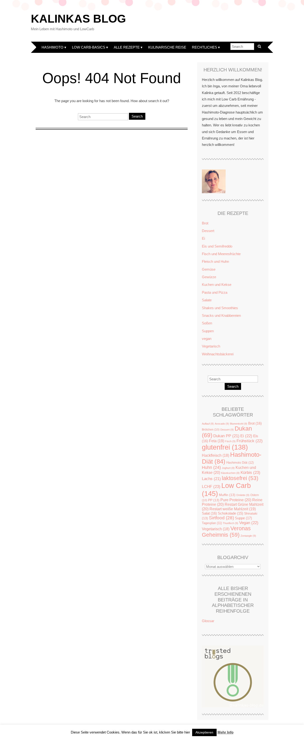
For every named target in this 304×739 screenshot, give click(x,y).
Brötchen (210, 429)
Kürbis (250, 472)
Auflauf (208, 423)
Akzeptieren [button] (204, 732)
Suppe (243, 518)
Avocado (222, 423)
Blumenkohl (238, 423)
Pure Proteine (235, 500)
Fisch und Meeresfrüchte (221, 254)
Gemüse (208, 269)
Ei (203, 238)
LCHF (211, 486)
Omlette (242, 495)
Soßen (207, 323)
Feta (216, 441)
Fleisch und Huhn (215, 261)
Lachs (211, 478)
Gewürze (209, 277)
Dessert (208, 231)
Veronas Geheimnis (226, 531)
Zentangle (248, 535)
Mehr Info (225, 732)
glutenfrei (225, 447)
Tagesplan (212, 523)
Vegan (248, 523)
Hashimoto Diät (240, 462)
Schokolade (230, 513)
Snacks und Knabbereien (221, 315)
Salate (207, 300)
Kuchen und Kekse (216, 285)
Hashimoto (52, 47)
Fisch (230, 441)
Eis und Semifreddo (217, 246)
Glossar (208, 621)
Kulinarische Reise (167, 47)
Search (137, 116)
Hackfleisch (215, 455)
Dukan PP (226, 436)
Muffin (227, 495)
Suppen (208, 331)
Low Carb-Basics (88, 47)
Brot (205, 223)
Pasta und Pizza (214, 292)
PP (213, 500)
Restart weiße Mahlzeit (232, 509)
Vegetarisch (211, 346)
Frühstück (250, 441)
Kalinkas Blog (78, 18)
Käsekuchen (230, 472)
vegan (206, 339)
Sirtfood (221, 517)
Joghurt (228, 467)
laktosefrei (240, 478)
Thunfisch (230, 523)
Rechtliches (204, 47)
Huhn (211, 467)
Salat (209, 513)
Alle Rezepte (127, 47)
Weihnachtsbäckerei (217, 354)
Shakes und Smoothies (220, 308)
